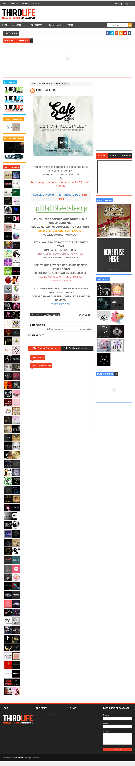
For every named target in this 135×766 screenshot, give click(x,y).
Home (4, 4)
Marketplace (55, 25)
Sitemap (36, 4)
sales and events (46, 84)
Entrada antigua (86, 329)
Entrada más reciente (55, 329)
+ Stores (69, 25)
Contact (25, 4)
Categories (16, 25)
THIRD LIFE (20, 758)
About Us (14, 4)
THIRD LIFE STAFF (35, 25)
